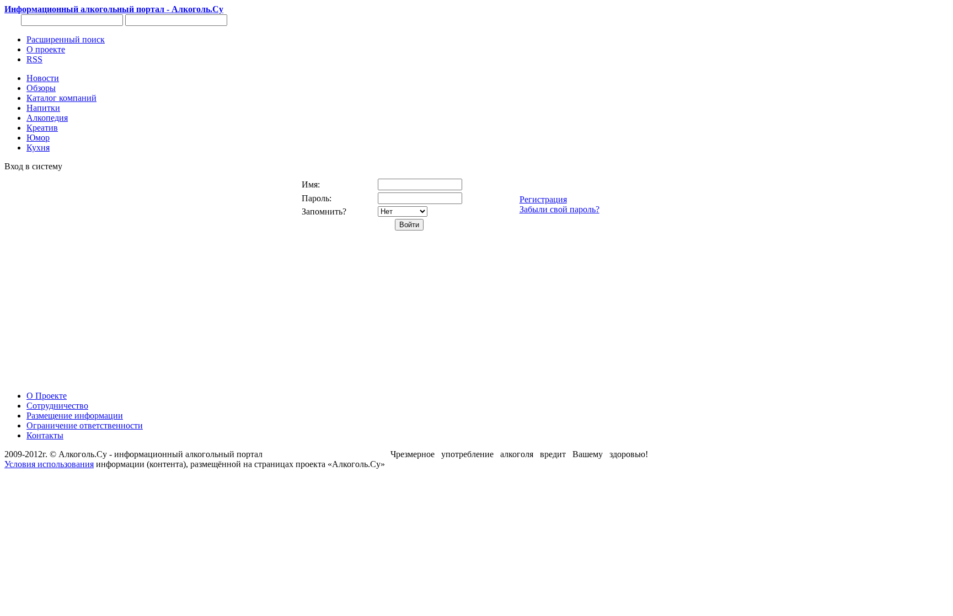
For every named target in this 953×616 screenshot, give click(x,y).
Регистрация (543, 199)
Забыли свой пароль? (559, 209)
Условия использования (49, 464)
